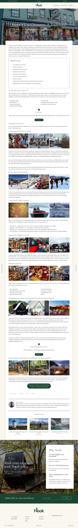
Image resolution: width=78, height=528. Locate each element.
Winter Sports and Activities (19, 71)
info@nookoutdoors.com (57, 515)
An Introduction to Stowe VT (19, 64)
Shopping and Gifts (17, 78)
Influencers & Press (64, 5)
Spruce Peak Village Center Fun (20, 76)
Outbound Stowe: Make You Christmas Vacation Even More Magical (28, 81)
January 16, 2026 (60, 433)
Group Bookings (56, 5)
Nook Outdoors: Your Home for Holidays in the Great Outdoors (27, 83)
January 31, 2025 (18, 434)
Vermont (33, 393)
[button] (39, 386)
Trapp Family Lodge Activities (19, 74)
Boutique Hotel (13, 393)
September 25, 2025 (39, 434)
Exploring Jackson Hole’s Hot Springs (60, 431)
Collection (71, 5)
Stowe (27, 393)
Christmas (21, 393)
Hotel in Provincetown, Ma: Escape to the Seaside (18, 432)
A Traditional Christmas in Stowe (20, 69)
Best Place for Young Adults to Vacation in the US (39, 432)
